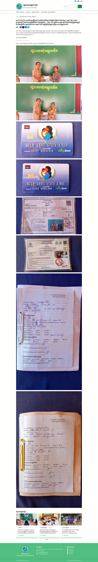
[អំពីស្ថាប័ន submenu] (24, 12)
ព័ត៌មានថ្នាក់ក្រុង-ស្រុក (23, 16)
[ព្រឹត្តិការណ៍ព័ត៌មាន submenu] (40, 12)
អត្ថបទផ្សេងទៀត (21, 512)
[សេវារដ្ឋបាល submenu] (31, 12)
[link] (26, 525)
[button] (21, 27)
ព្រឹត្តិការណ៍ (34, 16)
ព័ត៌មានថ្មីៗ (29, 16)
